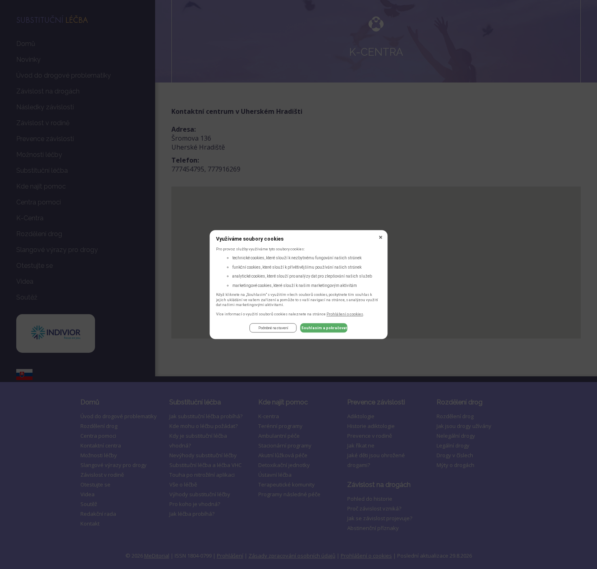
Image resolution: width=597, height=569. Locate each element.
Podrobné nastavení (273, 328)
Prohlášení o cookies (345, 314)
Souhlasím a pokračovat (324, 328)
